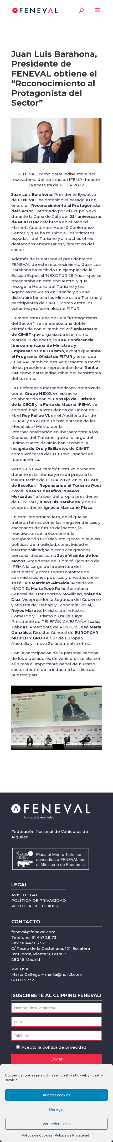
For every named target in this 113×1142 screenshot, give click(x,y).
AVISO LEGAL (24, 894)
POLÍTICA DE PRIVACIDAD (38, 900)
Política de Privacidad (72, 1135)
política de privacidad (64, 1047)
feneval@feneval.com (33, 931)
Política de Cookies (37, 1135)
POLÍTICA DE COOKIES (34, 905)
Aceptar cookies (56, 1095)
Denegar (56, 1109)
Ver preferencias (57, 1124)
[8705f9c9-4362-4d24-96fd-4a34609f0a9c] (56, 749)
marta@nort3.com (63, 974)
